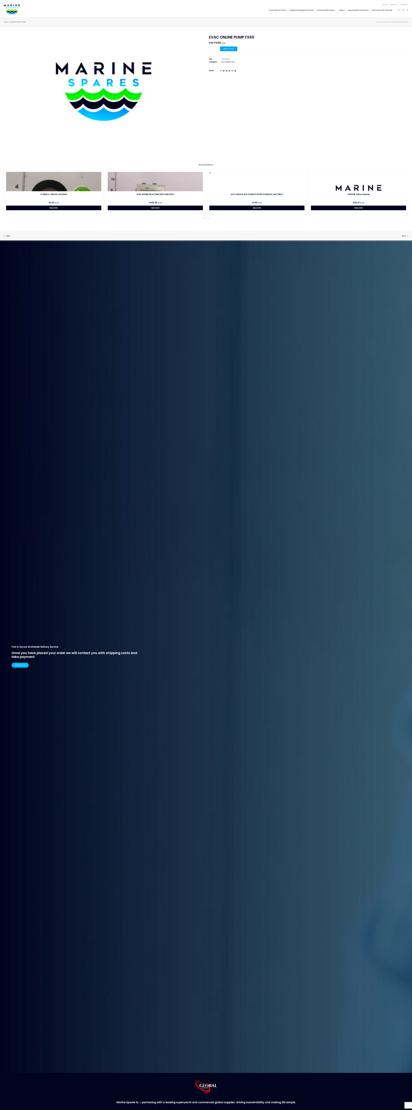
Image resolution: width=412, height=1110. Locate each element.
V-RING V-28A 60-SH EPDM (53, 194)
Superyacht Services (358, 10)
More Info (54, 208)
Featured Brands (325, 10)
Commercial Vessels (382, 10)
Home (385, 4)
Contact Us (20, 665)
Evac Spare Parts (277, 10)
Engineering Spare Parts (301, 10)
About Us (393, 4)
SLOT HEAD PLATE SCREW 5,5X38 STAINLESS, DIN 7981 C (257, 194)
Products (385, 22)
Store (342, 10)
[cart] (406, 9)
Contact (403, 4)
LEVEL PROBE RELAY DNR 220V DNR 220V (155, 194)
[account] (403, 9)
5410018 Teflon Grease (359, 194)
